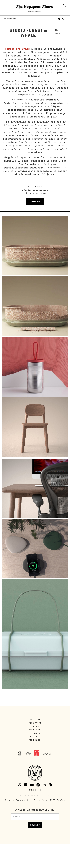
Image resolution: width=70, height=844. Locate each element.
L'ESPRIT (35, 737)
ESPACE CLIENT (35, 730)
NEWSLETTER (35, 723)
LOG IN (60, 19)
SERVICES (35, 733)
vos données (35, 740)
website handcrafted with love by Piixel (35, 796)
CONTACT (35, 726)
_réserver (35, 201)
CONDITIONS (35, 720)
